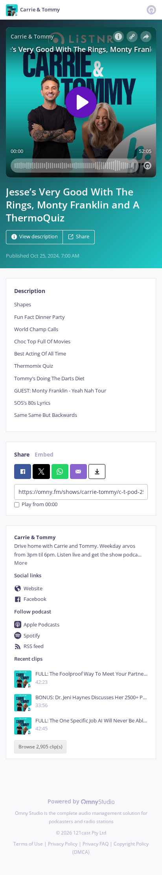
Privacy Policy (62, 843)
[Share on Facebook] (22, 471)
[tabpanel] (81, 359)
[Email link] (78, 471)
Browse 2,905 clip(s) (40, 746)
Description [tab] (29, 291)
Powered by (64, 801)
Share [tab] (21, 454)
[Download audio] (96, 471)
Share (82, 237)
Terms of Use (28, 843)
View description (38, 237)
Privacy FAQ (96, 843)
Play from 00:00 (39, 504)
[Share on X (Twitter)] (41, 471)
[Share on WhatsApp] (60, 471)
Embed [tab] (44, 454)
